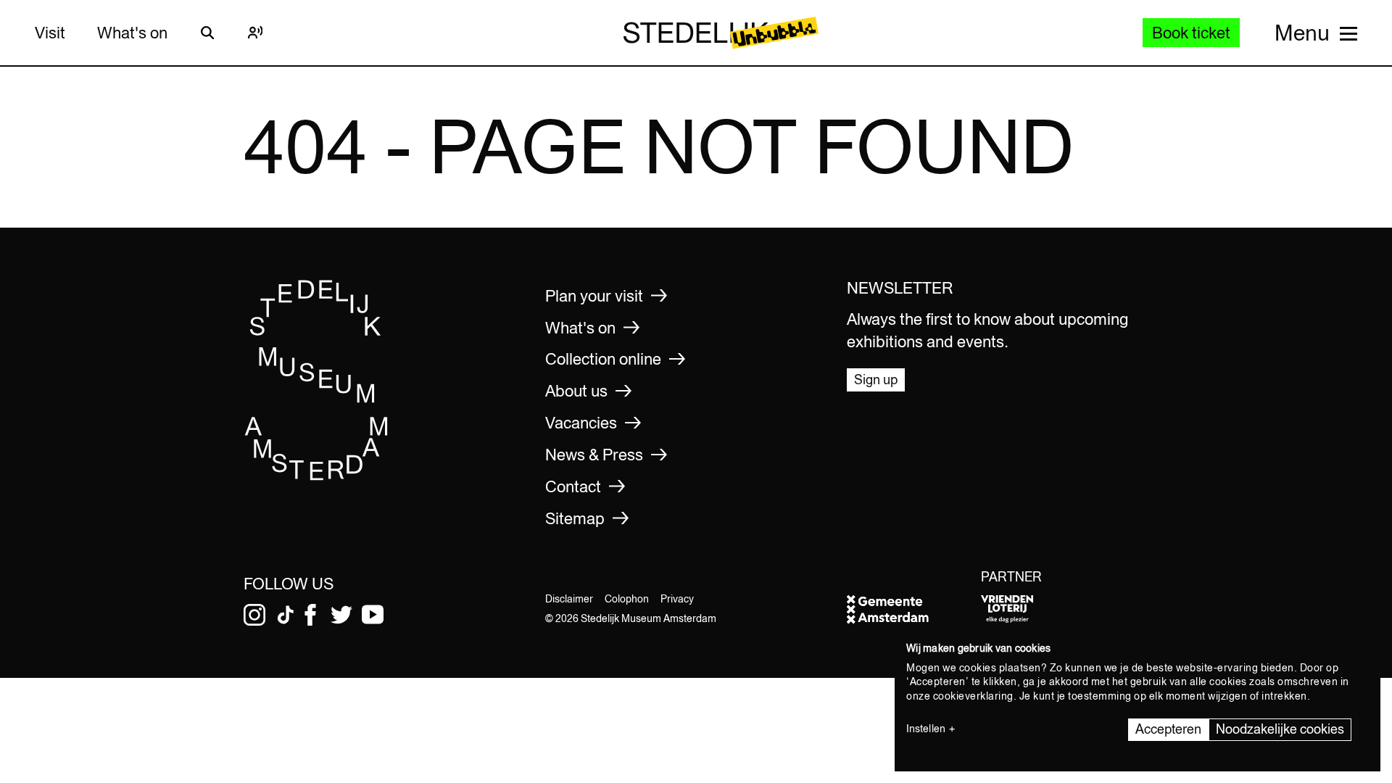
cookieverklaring (973, 696)
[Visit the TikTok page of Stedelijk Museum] (286, 615)
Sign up (876, 379)
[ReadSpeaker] (255, 33)
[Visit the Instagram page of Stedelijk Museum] (254, 615)
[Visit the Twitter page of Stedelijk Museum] (341, 615)
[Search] (207, 33)
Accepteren (1168, 729)
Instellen (925, 728)
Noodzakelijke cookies (1280, 729)
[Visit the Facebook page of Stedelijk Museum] (310, 615)
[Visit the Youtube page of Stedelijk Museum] (373, 615)
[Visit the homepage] (317, 476)
